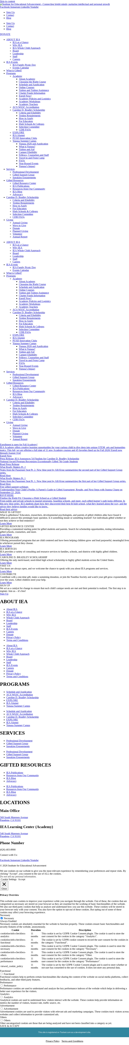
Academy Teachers (28, 104)
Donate (16, 228)
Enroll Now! (25, 96)
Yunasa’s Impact (27, 166)
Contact (10, 15)
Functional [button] (5, 971)
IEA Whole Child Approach (26, 48)
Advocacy (18, 194)
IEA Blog (17, 191)
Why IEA (17, 45)
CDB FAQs (25, 129)
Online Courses (26, 87)
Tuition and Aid (26, 149)
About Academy (27, 79)
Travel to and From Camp (32, 158)
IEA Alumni (19, 135)
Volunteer (17, 234)
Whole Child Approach (17, 617)
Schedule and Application (31, 84)
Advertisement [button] (7, 1005)
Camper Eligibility (28, 152)
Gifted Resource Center (24, 183)
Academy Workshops (29, 101)
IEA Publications (21, 186)
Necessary (9, 918)
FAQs (22, 160)
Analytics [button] (4, 994)
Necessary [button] (5, 915)
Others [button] (3, 1017)
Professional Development (26, 172)
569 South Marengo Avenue (14, 817)
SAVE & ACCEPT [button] (9, 1026)
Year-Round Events (28, 163)
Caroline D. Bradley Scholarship (29, 110)
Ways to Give (19, 225)
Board (16, 50)
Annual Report (20, 236)
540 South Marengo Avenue (14, 833)
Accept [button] (21, 879)
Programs (11, 73)
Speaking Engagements (24, 177)
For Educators (26, 121)
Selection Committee (29, 127)
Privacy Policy (13, 637)
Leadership (18, 53)
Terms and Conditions (17, 640)
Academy (17, 76)
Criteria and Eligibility (30, 112)
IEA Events (12, 62)
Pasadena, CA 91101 (10, 820)
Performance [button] (6, 982)
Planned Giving (20, 231)
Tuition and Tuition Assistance (34, 90)
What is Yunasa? (27, 146)
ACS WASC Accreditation (26, 107)
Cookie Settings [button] (9, 879)
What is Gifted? (14, 70)
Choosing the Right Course (32, 81)
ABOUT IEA (13, 39)
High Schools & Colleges (31, 124)
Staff (15, 56)
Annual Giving (20, 222)
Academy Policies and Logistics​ (35, 98)
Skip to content (7, 1)
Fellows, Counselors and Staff (34, 155)
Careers (16, 59)
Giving (9, 219)
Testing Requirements (29, 115)
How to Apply (26, 118)
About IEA (11, 609)
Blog (8, 18)
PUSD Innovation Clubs (25, 138)
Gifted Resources (14, 180)
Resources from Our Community (29, 188)
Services (10, 169)
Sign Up (10, 12)
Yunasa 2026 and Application (33, 143)
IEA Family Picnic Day (24, 65)
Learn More (6, 523)
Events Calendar (21, 67)
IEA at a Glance (20, 42)
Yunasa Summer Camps (24, 141)
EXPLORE (18, 132)
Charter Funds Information (32, 93)
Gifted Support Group (23, 174)
